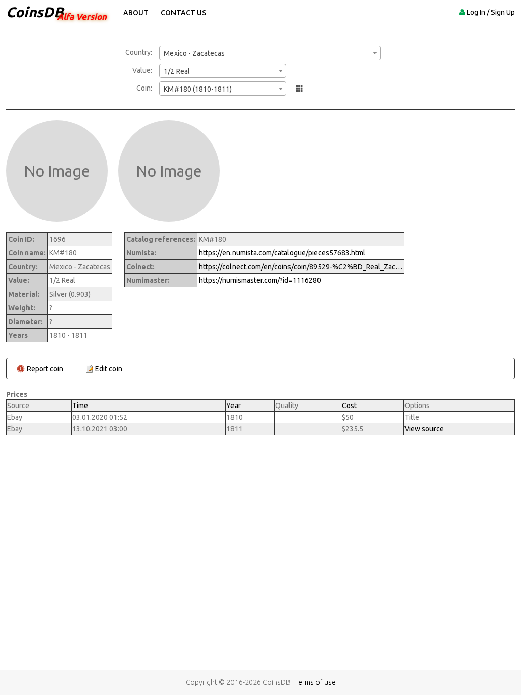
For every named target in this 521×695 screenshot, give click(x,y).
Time (80, 405)
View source (424, 429)
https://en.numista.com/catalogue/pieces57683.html (282, 253)
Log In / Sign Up (491, 12)
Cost (349, 405)
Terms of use (315, 682)
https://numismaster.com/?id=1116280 (260, 280)
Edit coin (108, 369)
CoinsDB (35, 12)
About (136, 13)
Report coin (45, 369)
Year (233, 405)
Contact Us (183, 13)
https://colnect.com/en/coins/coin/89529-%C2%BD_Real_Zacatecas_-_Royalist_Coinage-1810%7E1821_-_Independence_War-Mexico (300, 267)
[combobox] (270, 53)
